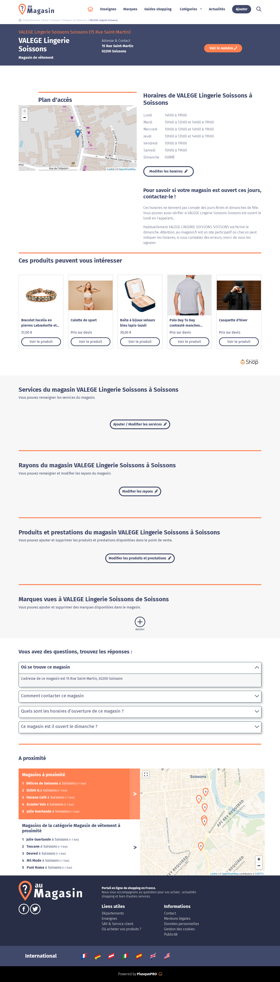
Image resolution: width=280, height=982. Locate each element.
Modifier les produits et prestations (138, 558)
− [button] (24, 117)
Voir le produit (41, 342)
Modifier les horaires (166, 171)
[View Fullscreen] (146, 774)
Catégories (188, 9)
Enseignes (109, 918)
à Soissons (51, 783)
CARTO (259, 873)
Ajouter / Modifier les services (138, 424)
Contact (170, 913)
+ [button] (24, 111)
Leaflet (110, 169)
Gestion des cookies (179, 929)
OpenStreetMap (127, 169)
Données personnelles (181, 924)
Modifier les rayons (138, 491)
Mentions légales (177, 918)
